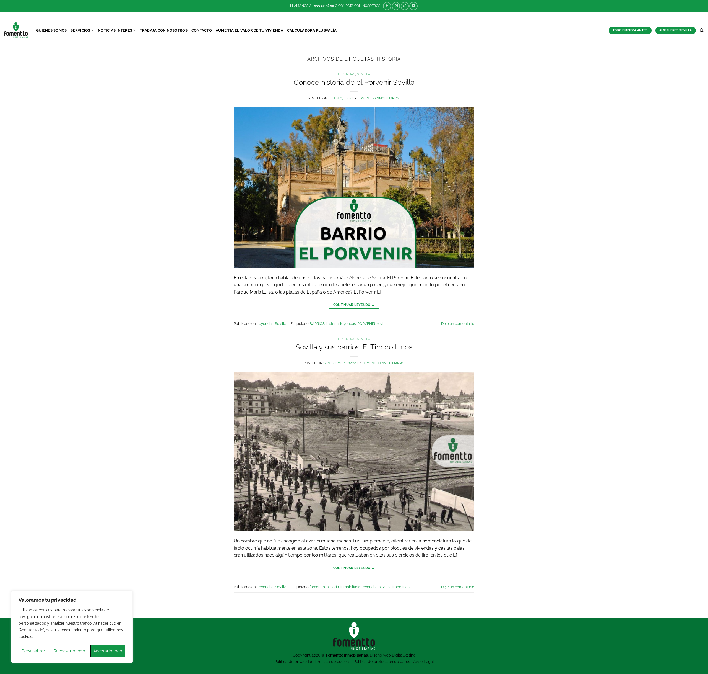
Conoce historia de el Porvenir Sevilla (354, 82)
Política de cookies (333, 661)
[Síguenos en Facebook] (387, 6)
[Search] (702, 30)
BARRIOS (317, 323)
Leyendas (346, 74)
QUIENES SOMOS (51, 30)
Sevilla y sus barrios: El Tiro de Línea (354, 347)
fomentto (317, 587)
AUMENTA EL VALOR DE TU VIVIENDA (249, 30)
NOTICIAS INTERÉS (115, 30)
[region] (72, 627)
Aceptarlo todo (107, 651)
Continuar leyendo (354, 305)
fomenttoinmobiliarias (379, 98)
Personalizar (33, 651)
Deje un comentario (457, 323)
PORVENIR (366, 323)
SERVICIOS (80, 30)
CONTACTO (201, 30)
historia (332, 323)
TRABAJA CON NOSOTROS (164, 30)
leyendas (348, 323)
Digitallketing (404, 655)
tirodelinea (400, 587)
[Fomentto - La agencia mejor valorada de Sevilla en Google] (16, 30)
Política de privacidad (294, 661)
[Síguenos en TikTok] (405, 6)
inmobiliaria (350, 587)
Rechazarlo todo (69, 651)
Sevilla (363, 74)
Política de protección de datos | (383, 661)
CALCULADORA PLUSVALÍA (312, 30)
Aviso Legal (423, 661)
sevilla (382, 323)
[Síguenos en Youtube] (413, 6)
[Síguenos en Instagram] (396, 6)
